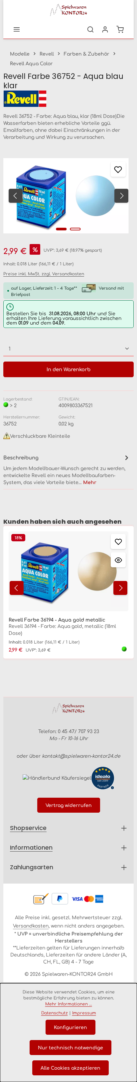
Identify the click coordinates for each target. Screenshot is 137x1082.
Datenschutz (54, 1012)
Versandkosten (31, 926)
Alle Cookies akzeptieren (70, 1068)
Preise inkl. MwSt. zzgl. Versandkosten (43, 273)
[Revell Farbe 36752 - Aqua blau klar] (66, 195)
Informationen (31, 847)
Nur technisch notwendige (70, 1047)
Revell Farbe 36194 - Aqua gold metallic (57, 620)
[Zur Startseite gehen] (68, 10)
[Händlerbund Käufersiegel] (57, 778)
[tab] (66, 469)
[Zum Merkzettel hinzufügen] (118, 169)
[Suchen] (90, 29)
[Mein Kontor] (105, 29)
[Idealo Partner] (102, 778)
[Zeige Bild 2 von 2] (75, 229)
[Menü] (16, 29)
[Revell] (68, 98)
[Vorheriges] (16, 196)
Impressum (84, 1012)
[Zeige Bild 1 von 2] (61, 229)
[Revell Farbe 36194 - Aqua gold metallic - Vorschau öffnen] (118, 559)
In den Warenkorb (68, 369)
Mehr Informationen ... (68, 1003)
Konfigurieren (70, 1027)
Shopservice (28, 828)
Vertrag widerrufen (69, 805)
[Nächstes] (121, 196)
